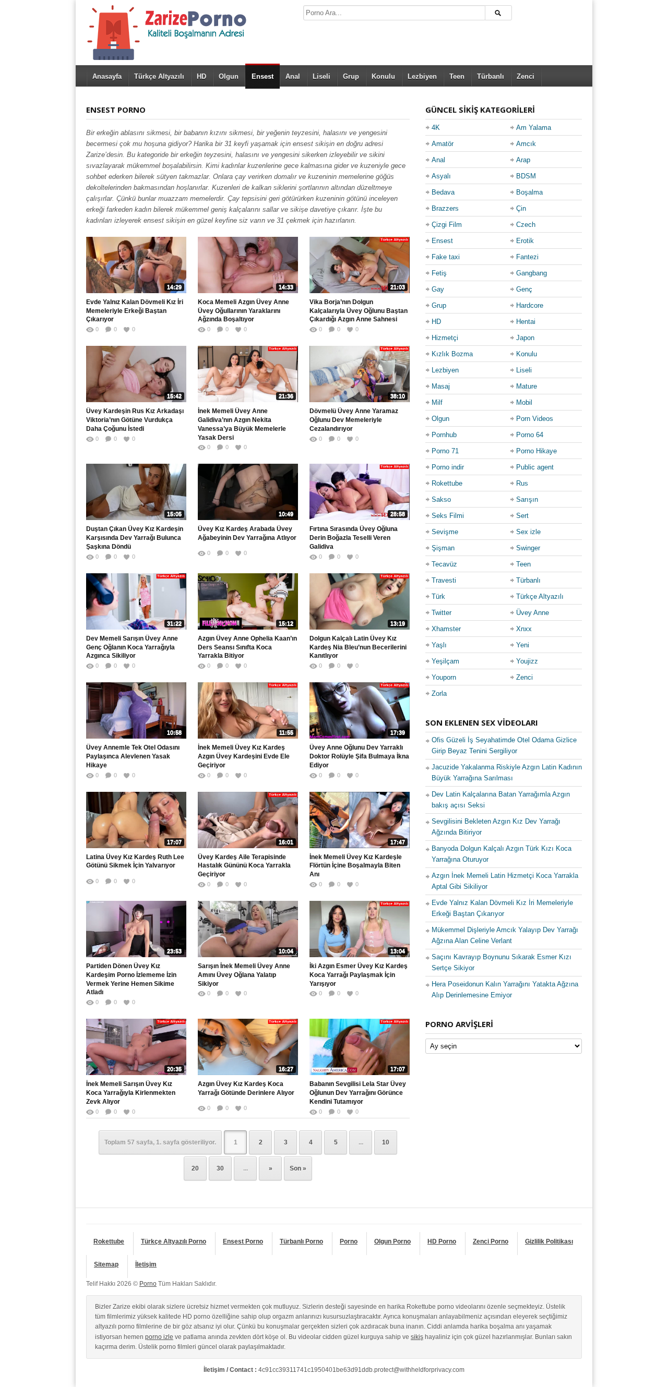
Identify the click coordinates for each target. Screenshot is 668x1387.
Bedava (443, 192)
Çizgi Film (447, 224)
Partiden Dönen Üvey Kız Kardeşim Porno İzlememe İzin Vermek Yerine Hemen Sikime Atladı (131, 979)
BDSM (526, 176)
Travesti (444, 580)
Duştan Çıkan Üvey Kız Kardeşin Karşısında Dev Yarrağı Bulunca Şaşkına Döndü (134, 537)
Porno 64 (529, 435)
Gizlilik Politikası (549, 1241)
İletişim (146, 1264)
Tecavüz (444, 564)
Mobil (524, 402)
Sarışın (527, 499)
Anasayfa (107, 76)
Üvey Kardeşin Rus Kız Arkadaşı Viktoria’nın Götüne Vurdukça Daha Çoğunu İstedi (135, 419)
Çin (521, 208)
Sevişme (445, 532)
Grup (351, 76)
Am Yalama (533, 127)
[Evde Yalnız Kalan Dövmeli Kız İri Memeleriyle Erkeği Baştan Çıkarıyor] (136, 265)
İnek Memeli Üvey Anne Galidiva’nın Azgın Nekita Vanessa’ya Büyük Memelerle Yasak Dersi (242, 424)
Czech (525, 224)
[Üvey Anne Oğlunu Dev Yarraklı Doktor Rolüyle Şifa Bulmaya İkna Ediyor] (359, 710)
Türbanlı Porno (301, 1241)
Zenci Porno (490, 1241)
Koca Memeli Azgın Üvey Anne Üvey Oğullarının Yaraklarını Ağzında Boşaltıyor (243, 310)
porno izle (159, 1337)
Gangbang (531, 273)
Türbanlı (490, 76)
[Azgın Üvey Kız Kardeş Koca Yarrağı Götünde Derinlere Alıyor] (248, 1047)
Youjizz (527, 661)
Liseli (321, 76)
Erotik (525, 241)
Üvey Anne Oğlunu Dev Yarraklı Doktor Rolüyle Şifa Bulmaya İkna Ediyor (359, 756)
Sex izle (528, 532)
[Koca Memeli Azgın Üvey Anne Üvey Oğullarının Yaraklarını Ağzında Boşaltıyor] (248, 265)
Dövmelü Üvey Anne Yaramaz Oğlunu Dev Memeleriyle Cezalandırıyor (353, 419)
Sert (522, 516)
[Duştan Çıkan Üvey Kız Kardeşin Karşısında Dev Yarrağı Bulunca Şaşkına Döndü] (136, 492)
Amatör (443, 144)
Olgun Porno (392, 1241)
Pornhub (444, 435)
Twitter (441, 613)
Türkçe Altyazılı (159, 76)
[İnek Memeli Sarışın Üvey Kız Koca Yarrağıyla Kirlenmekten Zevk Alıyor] (136, 1047)
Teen (456, 76)
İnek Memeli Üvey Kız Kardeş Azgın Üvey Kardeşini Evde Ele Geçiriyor (244, 756)
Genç (524, 289)
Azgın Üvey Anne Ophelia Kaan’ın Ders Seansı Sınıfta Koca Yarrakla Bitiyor (247, 647)
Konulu (383, 76)
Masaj (441, 386)
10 (385, 1142)
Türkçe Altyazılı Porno (173, 1241)
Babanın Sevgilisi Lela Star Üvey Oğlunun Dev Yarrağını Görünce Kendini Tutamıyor (357, 1092)
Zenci (525, 76)
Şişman (443, 548)
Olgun (228, 76)
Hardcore (529, 305)
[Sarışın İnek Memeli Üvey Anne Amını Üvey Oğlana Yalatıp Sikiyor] (248, 929)
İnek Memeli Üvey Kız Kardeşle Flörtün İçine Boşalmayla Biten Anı (355, 865)
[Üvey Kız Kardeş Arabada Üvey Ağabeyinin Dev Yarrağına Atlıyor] (248, 492)
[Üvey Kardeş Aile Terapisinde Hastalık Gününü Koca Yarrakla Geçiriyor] (248, 820)
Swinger (528, 548)
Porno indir (448, 467)
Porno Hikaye (536, 451)
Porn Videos (534, 419)
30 (220, 1168)
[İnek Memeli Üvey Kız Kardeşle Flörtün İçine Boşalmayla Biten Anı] (359, 820)
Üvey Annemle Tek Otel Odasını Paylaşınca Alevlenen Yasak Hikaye (133, 756)
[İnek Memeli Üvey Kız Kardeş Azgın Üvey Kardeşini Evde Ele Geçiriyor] (248, 710)
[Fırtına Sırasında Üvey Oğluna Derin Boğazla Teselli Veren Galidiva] (359, 492)
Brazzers (445, 208)
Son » (298, 1168)
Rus (522, 483)
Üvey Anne (532, 613)
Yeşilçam (445, 661)
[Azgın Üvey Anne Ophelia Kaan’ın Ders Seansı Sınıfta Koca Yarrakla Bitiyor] (248, 601)
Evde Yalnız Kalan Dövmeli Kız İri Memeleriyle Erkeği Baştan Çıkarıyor (134, 310)
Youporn (444, 677)
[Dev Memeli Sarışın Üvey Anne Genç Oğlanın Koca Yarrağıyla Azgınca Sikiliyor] (136, 601)
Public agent (535, 467)
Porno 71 (445, 451)
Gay (438, 289)
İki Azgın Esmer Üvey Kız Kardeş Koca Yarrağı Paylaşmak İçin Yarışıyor (358, 974)
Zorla (439, 693)
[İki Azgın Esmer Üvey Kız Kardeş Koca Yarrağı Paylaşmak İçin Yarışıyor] (359, 929)
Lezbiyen (422, 76)
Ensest (262, 76)
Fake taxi (446, 257)
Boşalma (529, 192)
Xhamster (446, 629)
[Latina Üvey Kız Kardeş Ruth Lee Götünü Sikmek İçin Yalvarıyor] (136, 820)
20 (195, 1168)
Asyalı (441, 176)
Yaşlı (439, 645)
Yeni (522, 645)
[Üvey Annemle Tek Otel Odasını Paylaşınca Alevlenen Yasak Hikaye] (136, 710)
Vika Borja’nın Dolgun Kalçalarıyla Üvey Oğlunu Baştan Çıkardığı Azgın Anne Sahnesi (358, 310)
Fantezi (527, 257)
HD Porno (441, 1241)
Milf (437, 402)
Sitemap (106, 1264)
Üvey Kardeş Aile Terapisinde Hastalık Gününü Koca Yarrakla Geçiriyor (244, 865)
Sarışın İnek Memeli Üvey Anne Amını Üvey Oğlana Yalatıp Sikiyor (244, 974)
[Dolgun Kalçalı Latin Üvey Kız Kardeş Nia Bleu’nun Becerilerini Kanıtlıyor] (359, 601)
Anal (292, 76)
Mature (526, 386)
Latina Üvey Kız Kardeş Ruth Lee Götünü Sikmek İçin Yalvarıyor (135, 861)
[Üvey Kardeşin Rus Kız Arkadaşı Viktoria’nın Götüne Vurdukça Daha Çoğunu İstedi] (136, 374)
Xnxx (524, 629)
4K (436, 127)
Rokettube (447, 483)
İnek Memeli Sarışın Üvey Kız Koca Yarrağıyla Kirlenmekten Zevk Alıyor (130, 1092)
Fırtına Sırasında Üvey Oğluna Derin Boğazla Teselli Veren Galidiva (353, 537)
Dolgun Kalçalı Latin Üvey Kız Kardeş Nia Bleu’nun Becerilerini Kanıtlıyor (358, 647)
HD (201, 76)
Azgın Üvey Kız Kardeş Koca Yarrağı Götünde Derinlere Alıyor (246, 1088)
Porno (348, 1241)
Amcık (526, 144)
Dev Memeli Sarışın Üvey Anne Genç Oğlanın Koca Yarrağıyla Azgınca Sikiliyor (132, 647)
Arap (523, 160)
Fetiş (439, 273)
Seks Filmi (448, 516)
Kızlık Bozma (452, 354)
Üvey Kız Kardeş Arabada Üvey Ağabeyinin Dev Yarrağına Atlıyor (247, 533)
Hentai (525, 321)
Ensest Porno (243, 1241)
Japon (525, 338)
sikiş (417, 1337)
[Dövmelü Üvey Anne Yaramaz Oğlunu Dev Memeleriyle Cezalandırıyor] (359, 374)
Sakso (441, 499)
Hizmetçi (445, 338)
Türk (438, 596)
